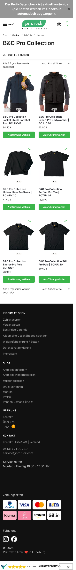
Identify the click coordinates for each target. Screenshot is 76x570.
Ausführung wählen (19, 134)
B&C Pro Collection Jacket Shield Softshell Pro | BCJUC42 (16, 120)
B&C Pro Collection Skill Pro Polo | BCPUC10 (53, 263)
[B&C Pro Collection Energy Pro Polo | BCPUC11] (19, 236)
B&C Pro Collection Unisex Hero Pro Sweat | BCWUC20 (17, 192)
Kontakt (8, 417)
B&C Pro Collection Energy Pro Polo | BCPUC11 (14, 264)
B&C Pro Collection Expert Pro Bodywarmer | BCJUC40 (54, 120)
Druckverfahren (13, 386)
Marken (16, 35)
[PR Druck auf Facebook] (14, 539)
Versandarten (11, 324)
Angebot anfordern (15, 369)
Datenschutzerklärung (17, 347)
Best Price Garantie (15, 329)
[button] (67, 24)
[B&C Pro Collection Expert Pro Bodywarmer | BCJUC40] (54, 92)
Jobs (6, 427)
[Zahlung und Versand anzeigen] (36, 510)
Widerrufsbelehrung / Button (21, 341)
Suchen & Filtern (18, 55)
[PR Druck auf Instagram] (6, 539)
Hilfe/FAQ (21, 442)
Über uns (8, 422)
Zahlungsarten (12, 319)
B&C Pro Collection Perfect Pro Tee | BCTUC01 (50, 192)
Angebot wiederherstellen (19, 374)
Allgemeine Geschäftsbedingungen (25, 335)
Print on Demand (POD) (18, 401)
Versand (35, 442)
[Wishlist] (30, 76)
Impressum (10, 353)
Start (5, 35)
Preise (7, 396)
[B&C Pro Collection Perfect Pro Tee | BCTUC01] (54, 164)
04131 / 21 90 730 (15, 449)
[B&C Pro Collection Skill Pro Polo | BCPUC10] (54, 236)
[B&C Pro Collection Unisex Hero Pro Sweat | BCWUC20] (19, 164)
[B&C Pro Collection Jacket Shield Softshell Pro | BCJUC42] (19, 92)
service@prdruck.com (18, 453)
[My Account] (59, 24)
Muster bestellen (13, 380)
